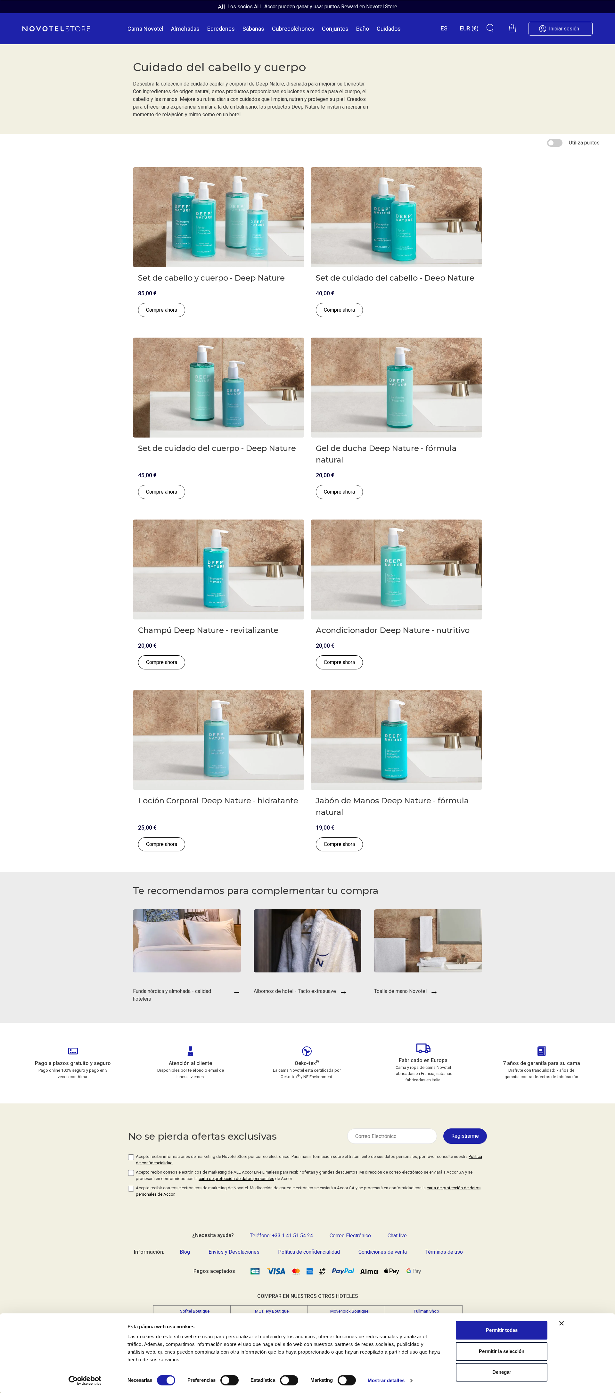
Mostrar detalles (386, 1380)
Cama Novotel (145, 28)
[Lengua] (444, 28)
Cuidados (389, 28)
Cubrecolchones (293, 28)
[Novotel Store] (56, 28)
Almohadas (185, 28)
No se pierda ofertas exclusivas (202, 1136)
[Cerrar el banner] (561, 1323)
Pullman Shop (426, 1311)
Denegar (501, 1372)
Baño (362, 28)
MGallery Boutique (272, 1311)
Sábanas (253, 28)
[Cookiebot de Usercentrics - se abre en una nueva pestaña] (85, 1380)
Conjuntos (335, 28)
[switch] (229, 1381)
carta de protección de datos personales (236, 1178)
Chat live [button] (397, 1236)
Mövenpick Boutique (349, 1311)
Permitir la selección (501, 1351)
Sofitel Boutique (194, 1311)
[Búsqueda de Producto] (490, 28)
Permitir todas (502, 1330)
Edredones (221, 28)
